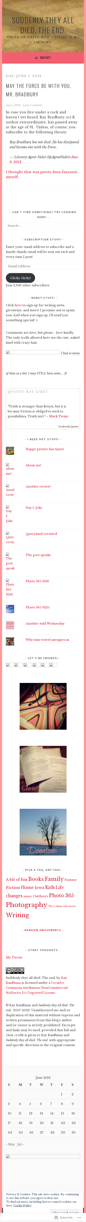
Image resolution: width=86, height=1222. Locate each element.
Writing (17, 915)
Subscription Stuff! (43, 239)
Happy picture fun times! (45, 449)
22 (63, 1123)
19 (31, 1123)
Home (27, 887)
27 (41, 1132)
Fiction (13, 887)
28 (52, 1132)
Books (36, 879)
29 (63, 1132)
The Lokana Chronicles (62, 906)
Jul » (20, 1144)
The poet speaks (38, 555)
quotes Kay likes (28, 391)
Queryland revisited (41, 534)
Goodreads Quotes (68, 426)
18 (20, 1123)
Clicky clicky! (20, 278)
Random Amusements (43, 930)
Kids (50, 887)
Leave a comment (32, 105)
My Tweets (14, 957)
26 (31, 1132)
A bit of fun (16, 879)
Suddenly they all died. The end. (43, 24)
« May (10, 1144)
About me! (33, 465)
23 (74, 1123)
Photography (26, 905)
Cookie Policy (22, 1205)
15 (62, 1113)
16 (73, 1113)
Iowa (39, 887)
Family (54, 879)
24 (10, 1132)
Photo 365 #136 (37, 581)
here (18, 305)
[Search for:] (43, 226)
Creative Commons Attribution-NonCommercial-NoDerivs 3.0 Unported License (37, 988)
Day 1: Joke (34, 508)
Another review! (38, 486)
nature (27, 896)
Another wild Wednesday (45, 623)
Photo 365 (61, 895)
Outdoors (40, 896)
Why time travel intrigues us (47, 640)
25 (21, 1132)
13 (41, 1113)
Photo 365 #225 (37, 607)
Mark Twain (58, 416)
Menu (45, 58)
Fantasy (70, 880)
